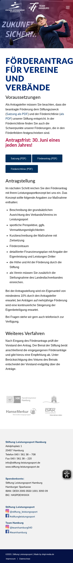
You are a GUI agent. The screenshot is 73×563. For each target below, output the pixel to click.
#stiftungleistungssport (22, 516)
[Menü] (68, 7)
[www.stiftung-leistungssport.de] (30, 7)
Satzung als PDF (17, 114)
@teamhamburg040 (21, 527)
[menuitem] (68, 7)
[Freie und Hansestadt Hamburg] (52, 399)
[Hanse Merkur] (21, 412)
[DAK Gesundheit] (52, 412)
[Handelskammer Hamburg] (21, 399)
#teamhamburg (18, 532)
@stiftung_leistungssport (23, 511)
